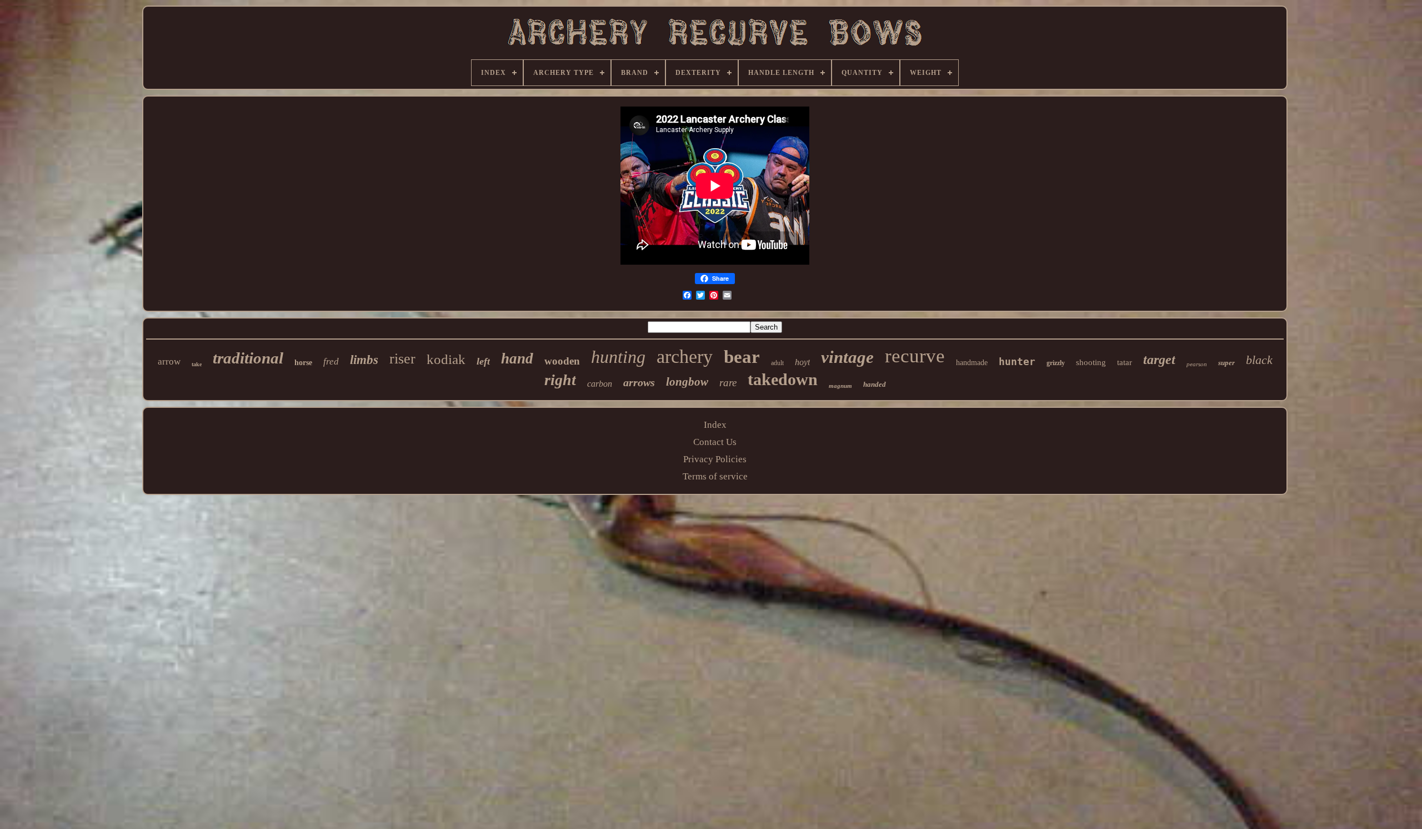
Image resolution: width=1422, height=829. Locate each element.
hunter (1017, 361)
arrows (639, 382)
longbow (687, 381)
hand (517, 358)
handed (874, 384)
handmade (972, 362)
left (483, 361)
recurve (915, 356)
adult (777, 363)
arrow (169, 361)
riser (402, 359)
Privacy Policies (715, 459)
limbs (364, 360)
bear (742, 357)
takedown (783, 379)
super (1226, 362)
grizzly (1056, 363)
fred (331, 361)
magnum (840, 385)
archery (685, 356)
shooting (1091, 362)
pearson (1196, 364)
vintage (847, 357)
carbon (599, 383)
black (1259, 360)
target (1159, 359)
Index (715, 424)
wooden (562, 361)
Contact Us (715, 442)
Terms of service (715, 476)
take (197, 364)
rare (728, 382)
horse (303, 362)
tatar (1124, 362)
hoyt (802, 362)
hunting (618, 357)
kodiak (446, 359)
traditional (248, 358)
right (560, 379)
